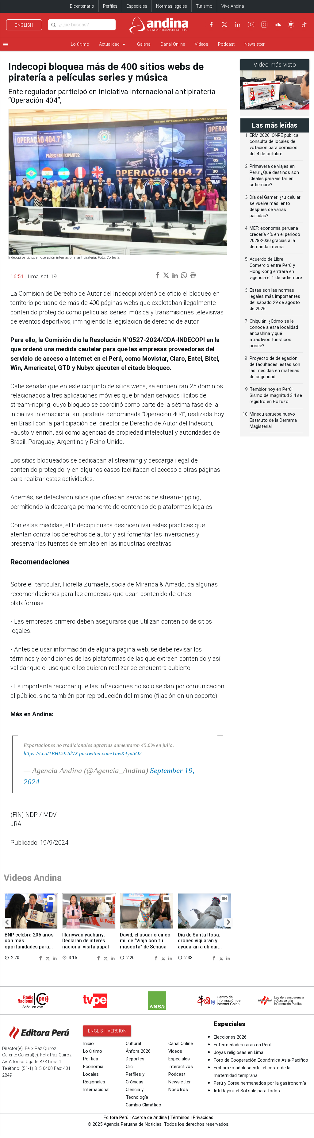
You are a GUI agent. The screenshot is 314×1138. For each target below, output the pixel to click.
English (24, 25)
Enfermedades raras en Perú (242, 1045)
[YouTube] (251, 24)
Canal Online (172, 44)
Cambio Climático (143, 1105)
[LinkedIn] (238, 24)
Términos (180, 1117)
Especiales (136, 6)
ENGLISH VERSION (107, 1030)
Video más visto (275, 64)
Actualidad (113, 44)
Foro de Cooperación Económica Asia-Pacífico (261, 1060)
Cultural (133, 1043)
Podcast (226, 44)
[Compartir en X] (48, 957)
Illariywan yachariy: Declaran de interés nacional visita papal (85, 940)
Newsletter (254, 44)
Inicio (88, 1043)
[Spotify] (291, 24)
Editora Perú (116, 1117)
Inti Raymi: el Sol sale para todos (247, 1091)
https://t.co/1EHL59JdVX (51, 753)
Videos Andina (33, 878)
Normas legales (171, 6)
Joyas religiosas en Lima (238, 1052)
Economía (93, 1066)
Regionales (94, 1082)
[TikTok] (304, 24)
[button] (6, 922)
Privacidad (203, 1117)
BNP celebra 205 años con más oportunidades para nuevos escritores (29, 943)
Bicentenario (82, 6)
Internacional (96, 1089)
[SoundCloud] (278, 24)
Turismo (204, 6)
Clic (129, 1066)
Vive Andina (232, 6)
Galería (144, 44)
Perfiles (110, 6)
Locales (91, 1074)
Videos (201, 44)
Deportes (135, 1059)
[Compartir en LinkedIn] (55, 957)
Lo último (80, 44)
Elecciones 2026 (230, 1037)
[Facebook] (211, 24)
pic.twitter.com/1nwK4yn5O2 (110, 753)
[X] (224, 24)
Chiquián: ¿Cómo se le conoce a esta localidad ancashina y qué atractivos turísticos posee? (274, 333)
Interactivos (180, 1066)
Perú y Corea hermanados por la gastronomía (260, 1083)
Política (90, 1059)
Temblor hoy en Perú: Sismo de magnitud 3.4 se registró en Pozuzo (276, 395)
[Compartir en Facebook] (41, 957)
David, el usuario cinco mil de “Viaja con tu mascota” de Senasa (145, 940)
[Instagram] (264, 24)
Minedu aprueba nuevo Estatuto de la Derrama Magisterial (273, 420)
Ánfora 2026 (138, 1051)
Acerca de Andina (149, 1117)
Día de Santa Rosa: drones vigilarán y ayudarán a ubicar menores (199, 943)
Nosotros (178, 1089)
